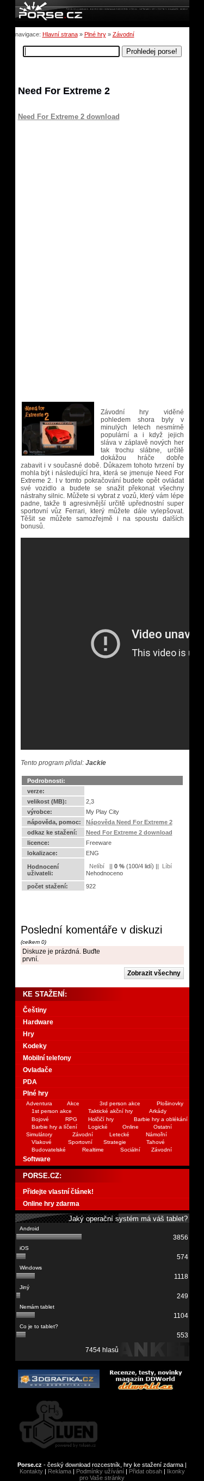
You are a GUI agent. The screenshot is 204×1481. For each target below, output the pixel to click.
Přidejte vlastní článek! (58, 1192)
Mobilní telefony (47, 1058)
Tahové (155, 1142)
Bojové (40, 1119)
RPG (71, 1119)
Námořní (156, 1134)
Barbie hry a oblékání (161, 1119)
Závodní (123, 34)
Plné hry (95, 34)
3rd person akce (120, 1103)
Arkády (157, 1111)
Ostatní (162, 1127)
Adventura (39, 1103)
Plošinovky (170, 1103)
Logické (98, 1127)
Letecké (119, 1134)
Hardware (38, 1022)
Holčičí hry (101, 1119)
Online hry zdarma (51, 1204)
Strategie (114, 1142)
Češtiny (35, 1010)
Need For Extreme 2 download (69, 117)
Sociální (130, 1150)
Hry (28, 1034)
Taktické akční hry (110, 1111)
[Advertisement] (86, 189)
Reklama (59, 1471)
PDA (30, 1082)
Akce (73, 1103)
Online (130, 1127)
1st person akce (52, 1111)
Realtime (93, 1150)
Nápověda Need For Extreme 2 (129, 822)
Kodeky (35, 1046)
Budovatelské (49, 1150)
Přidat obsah (145, 1471)
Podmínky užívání (100, 1471)
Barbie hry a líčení (54, 1127)
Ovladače (37, 1070)
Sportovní (80, 1142)
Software (37, 1159)
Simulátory (39, 1134)
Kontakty (31, 1471)
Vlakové (42, 1142)
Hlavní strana (60, 34)
